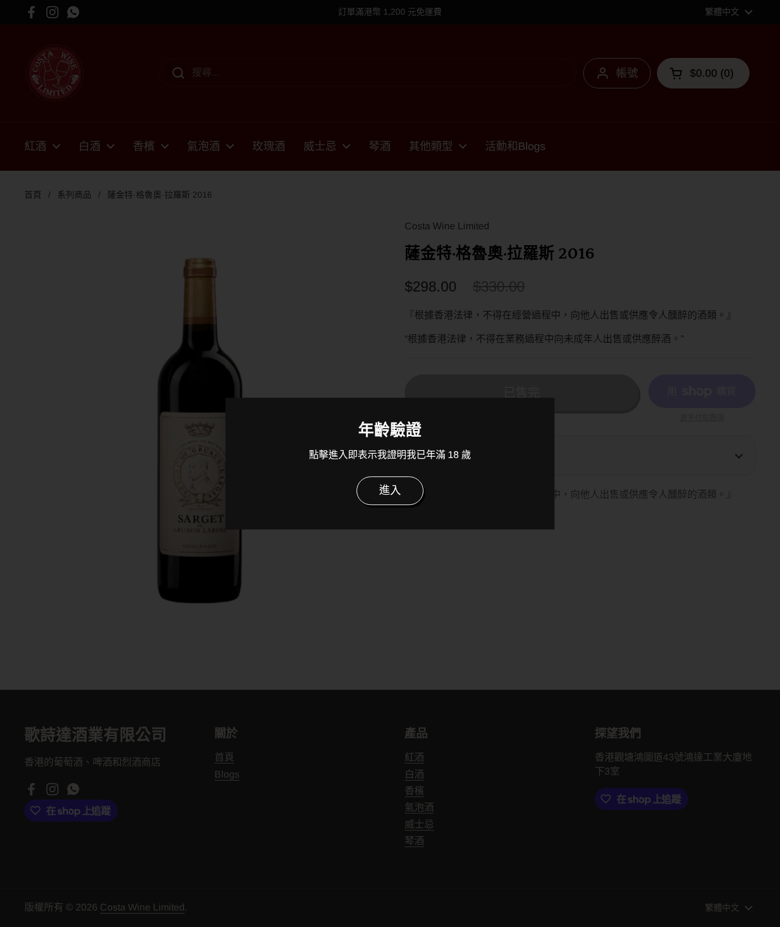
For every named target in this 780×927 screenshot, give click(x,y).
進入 (390, 490)
